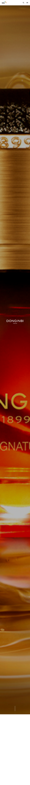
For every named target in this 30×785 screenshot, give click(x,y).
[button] (27, 3)
